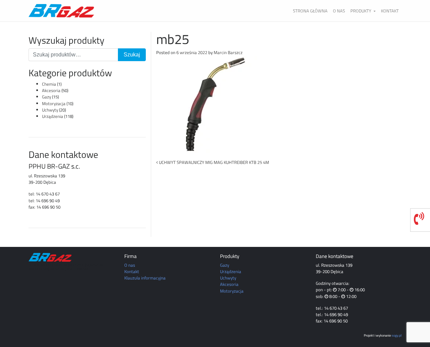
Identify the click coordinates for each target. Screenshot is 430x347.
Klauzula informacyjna (145, 277)
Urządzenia (52, 116)
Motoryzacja (54, 103)
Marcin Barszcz (228, 52)
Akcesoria (51, 90)
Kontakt (390, 10)
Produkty (361, 10)
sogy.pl (396, 335)
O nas (339, 10)
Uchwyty (50, 109)
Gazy (46, 96)
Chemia (49, 84)
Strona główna (310, 10)
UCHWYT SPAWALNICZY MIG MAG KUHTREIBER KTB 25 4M (213, 162)
